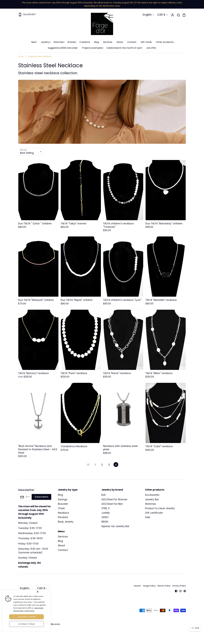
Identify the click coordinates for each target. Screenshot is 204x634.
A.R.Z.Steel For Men (112, 504)
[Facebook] (175, 590)
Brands (71, 42)
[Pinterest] (184, 590)
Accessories (152, 495)
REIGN (104, 521)
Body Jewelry (66, 521)
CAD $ (161, 15)
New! (34, 42)
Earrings (62, 499)
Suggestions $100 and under (63, 47)
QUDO (105, 517)
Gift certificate (154, 512)
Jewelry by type (67, 489)
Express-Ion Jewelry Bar (115, 526)
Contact (131, 42)
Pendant (63, 517)
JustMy (105, 512)
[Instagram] (179, 590)
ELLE (103, 495)
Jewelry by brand (112, 489)
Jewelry (45, 42)
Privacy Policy (179, 585)
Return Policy (164, 585)
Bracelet (63, 504)
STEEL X (105, 508)
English (147, 15)
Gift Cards (146, 42)
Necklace (63, 512)
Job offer (151, 47)
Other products (164, 42)
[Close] (43, 591)
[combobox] (30, 152)
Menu (61, 531)
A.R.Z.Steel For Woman (114, 499)
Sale (147, 517)
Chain (61, 508)
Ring (60, 495)
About (119, 42)
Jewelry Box (152, 499)
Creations (84, 42)
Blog (96, 42)
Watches (58, 42)
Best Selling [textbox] (27, 153)
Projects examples (92, 47)
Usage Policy (149, 585)
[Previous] (88, 465)
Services (107, 42)
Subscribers (41, 496)
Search (137, 585)
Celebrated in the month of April (124, 47)
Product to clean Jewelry (160, 508)
